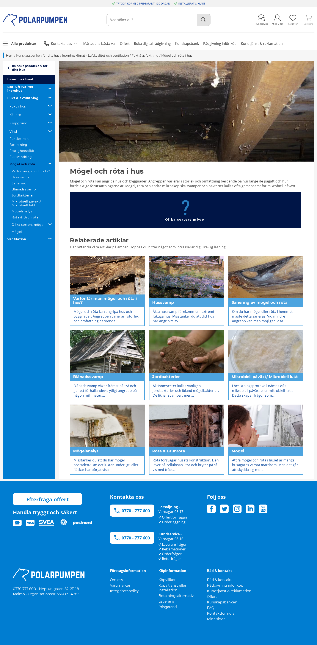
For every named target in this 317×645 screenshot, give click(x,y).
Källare (15, 115)
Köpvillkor (167, 580)
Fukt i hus (17, 106)
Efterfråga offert (47, 499)
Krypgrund (18, 123)
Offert (212, 597)
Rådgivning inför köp (225, 585)
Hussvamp (20, 177)
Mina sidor (216, 619)
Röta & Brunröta (25, 217)
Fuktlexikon (19, 139)
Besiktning (18, 145)
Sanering (19, 183)
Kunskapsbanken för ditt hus (30, 68)
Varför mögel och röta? (31, 171)
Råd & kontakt (219, 580)
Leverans (166, 601)
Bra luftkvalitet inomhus (20, 89)
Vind (13, 132)
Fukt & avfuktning (23, 98)
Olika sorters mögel (28, 225)
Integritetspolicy (124, 591)
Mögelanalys (22, 211)
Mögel (17, 232)
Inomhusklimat (20, 79)
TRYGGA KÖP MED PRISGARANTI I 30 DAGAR (143, 3)
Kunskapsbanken (222, 602)
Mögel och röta (22, 164)
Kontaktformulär (221, 613)
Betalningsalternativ (176, 596)
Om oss (116, 580)
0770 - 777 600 (136, 511)
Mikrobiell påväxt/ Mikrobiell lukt (26, 203)
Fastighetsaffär (22, 151)
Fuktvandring (20, 157)
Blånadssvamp (24, 189)
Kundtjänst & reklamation (229, 591)
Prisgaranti (167, 607)
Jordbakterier (23, 195)
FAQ (210, 608)
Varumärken (120, 585)
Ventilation (16, 239)
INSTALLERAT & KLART (191, 3)
